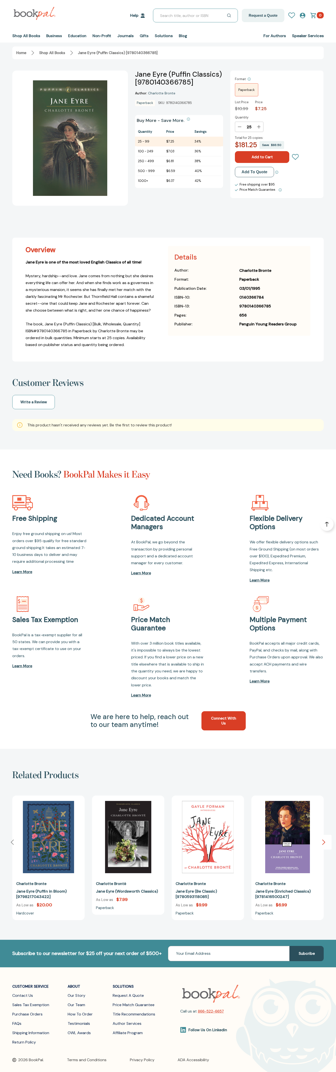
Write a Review (33, 402)
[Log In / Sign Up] (293, 15)
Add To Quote (254, 172)
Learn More (22, 571)
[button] (324, 842)
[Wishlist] (295, 157)
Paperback (246, 90)
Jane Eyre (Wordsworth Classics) (127, 891)
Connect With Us (223, 721)
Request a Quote (263, 15)
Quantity (241, 117)
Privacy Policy (142, 1059)
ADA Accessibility (193, 1059)
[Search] (229, 15)
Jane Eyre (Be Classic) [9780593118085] (196, 894)
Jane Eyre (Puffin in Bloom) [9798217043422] (41, 894)
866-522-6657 (211, 1011)
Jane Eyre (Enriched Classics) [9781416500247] (283, 894)
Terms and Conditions (87, 1059)
